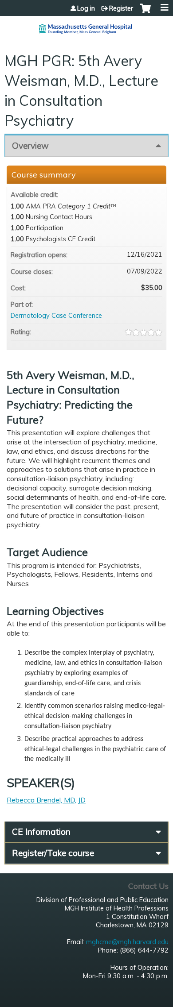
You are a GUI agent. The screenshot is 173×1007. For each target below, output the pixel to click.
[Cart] (145, 13)
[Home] (86, 25)
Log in (86, 8)
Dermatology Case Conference (56, 316)
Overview (30, 145)
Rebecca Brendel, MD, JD (46, 799)
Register (121, 8)
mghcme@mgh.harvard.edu (127, 942)
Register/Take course (53, 853)
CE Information (41, 831)
